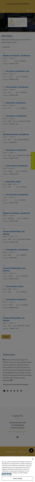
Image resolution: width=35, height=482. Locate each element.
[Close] (33, 459)
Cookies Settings (17, 478)
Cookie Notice (6, 474)
